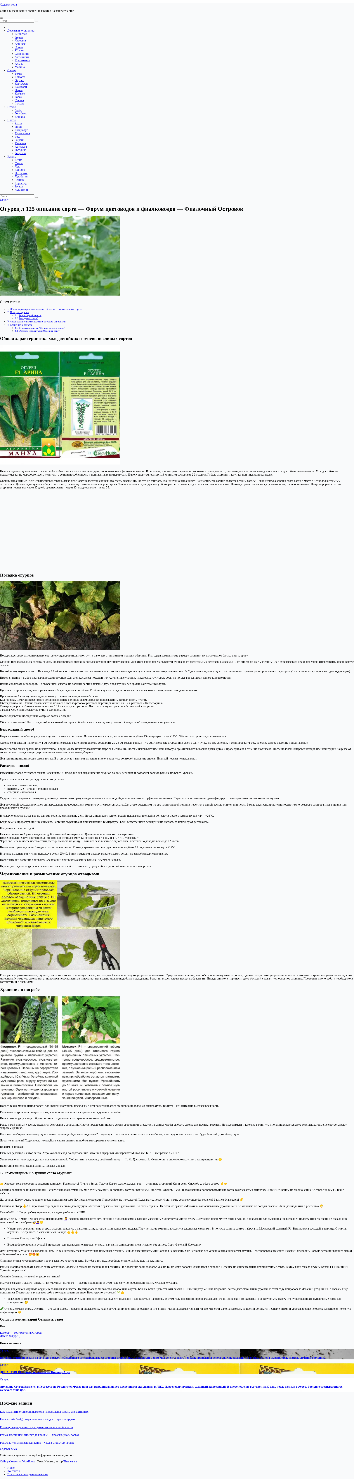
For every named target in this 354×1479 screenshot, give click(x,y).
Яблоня (19, 50)
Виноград (21, 33)
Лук (17, 166)
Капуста (20, 76)
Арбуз (18, 110)
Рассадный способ (28, 318)
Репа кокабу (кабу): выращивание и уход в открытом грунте (37, 1419)
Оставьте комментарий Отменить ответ (39, 330)
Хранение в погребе (21, 324)
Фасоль (19, 103)
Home (11, 1467)
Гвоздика (20, 149)
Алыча (19, 63)
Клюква (20, 116)
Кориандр (21, 183)
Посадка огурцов (19, 312)
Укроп (19, 163)
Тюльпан (20, 143)
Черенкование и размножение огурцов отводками (38, 321)
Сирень (19, 140)
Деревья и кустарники (21, 30)
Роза (17, 136)
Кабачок (20, 93)
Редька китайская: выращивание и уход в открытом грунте (37, 1442)
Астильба (21, 146)
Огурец (19, 80)
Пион (18, 126)
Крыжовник (22, 60)
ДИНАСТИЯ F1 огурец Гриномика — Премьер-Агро (35, 1372)
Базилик (20, 169)
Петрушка (21, 173)
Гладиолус (21, 130)
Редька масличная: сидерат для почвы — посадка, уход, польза (39, 1434)
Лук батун (21, 176)
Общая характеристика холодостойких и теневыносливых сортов (46, 309)
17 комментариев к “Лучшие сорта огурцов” (42, 327)
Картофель (21, 83)
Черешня (20, 40)
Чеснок (19, 179)
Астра (18, 123)
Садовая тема (8, 4)
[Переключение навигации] (1, 18)
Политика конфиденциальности (27, 1474)
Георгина (20, 153)
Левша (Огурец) (10, 1335)
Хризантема (22, 133)
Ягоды (11, 106)
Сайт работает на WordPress (18, 1461)
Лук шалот (21, 189)
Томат (18, 73)
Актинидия (22, 57)
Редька (19, 186)
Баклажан (21, 86)
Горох (18, 96)
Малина (20, 67)
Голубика (21, 113)
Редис (18, 159)
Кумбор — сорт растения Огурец (21, 1332)
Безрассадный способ (30, 315)
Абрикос (20, 43)
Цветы (11, 120)
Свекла (19, 100)
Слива (19, 47)
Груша (19, 37)
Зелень (11, 156)
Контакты (13, 1471)
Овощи (11, 70)
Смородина (22, 53)
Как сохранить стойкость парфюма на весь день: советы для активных (44, 1411)
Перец (19, 90)
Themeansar (70, 1461)
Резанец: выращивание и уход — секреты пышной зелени (36, 1427)
